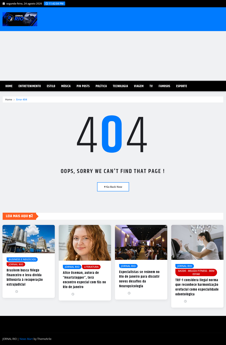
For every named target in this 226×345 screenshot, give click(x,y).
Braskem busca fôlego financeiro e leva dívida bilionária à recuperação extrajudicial (25, 277)
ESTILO (51, 86)
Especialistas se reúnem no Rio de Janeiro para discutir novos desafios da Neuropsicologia (139, 279)
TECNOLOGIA (120, 86)
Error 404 (21, 99)
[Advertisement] (113, 56)
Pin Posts (83, 86)
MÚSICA (66, 86)
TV (151, 86)
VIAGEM (139, 86)
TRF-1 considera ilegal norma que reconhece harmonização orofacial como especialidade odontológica (197, 287)
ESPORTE (181, 86)
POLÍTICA (101, 86)
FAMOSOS (164, 86)
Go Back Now (114, 186)
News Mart (26, 339)
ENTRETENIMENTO (30, 86)
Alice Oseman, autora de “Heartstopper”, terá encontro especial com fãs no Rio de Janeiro (84, 280)
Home (9, 86)
